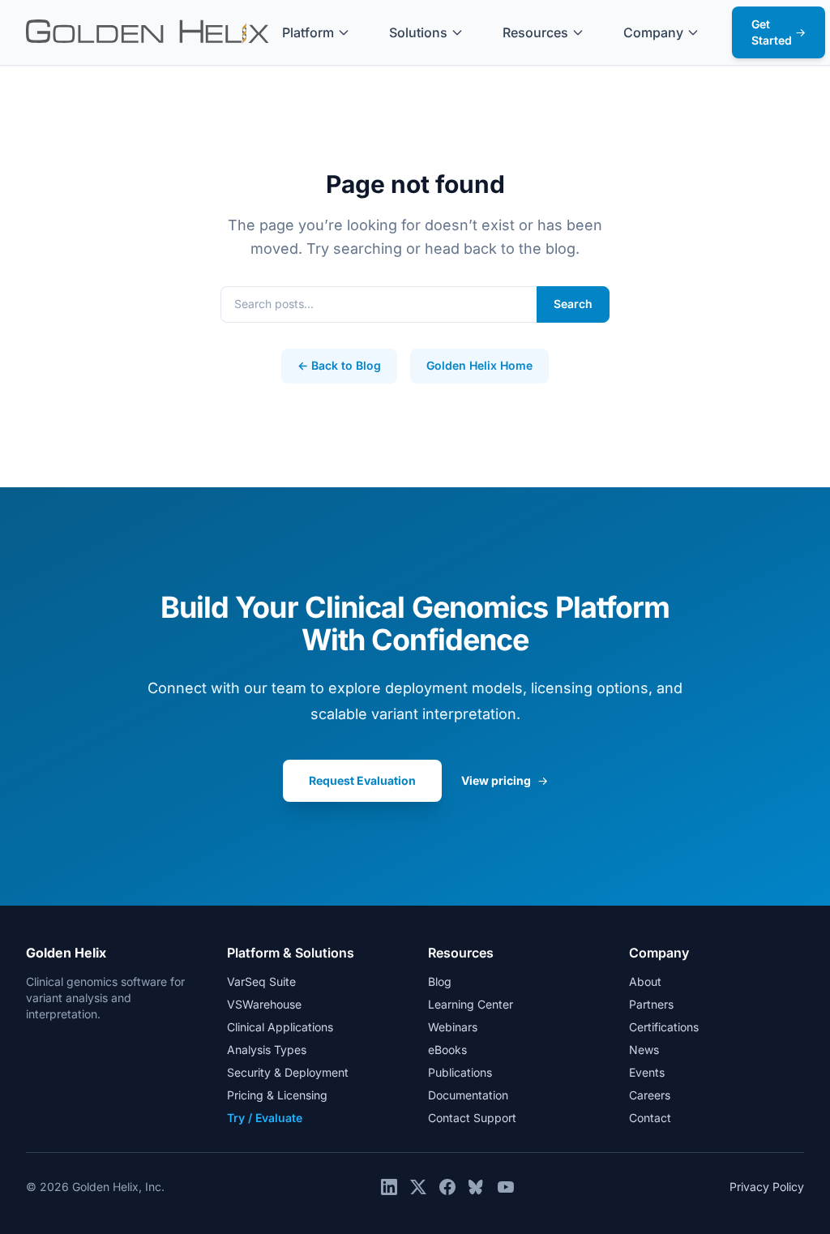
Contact (650, 1118)
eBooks (447, 1049)
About (645, 981)
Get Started (778, 32)
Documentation (468, 1095)
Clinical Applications (280, 1027)
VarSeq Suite (261, 981)
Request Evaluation (362, 780)
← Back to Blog (339, 365)
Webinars (452, 1027)
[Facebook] (447, 1187)
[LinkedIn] (389, 1187)
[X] (418, 1187)
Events (647, 1072)
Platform (308, 32)
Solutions (418, 32)
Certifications (664, 1027)
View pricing (504, 780)
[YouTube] (506, 1187)
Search (573, 304)
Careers (649, 1095)
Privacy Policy (766, 1186)
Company (653, 32)
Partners (651, 1004)
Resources (535, 32)
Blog (439, 981)
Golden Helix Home (479, 365)
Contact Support (472, 1118)
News (644, 1049)
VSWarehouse (264, 1004)
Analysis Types (266, 1049)
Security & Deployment (288, 1072)
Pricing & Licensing (277, 1095)
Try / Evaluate (264, 1118)
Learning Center (470, 1004)
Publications (460, 1072)
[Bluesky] (476, 1187)
